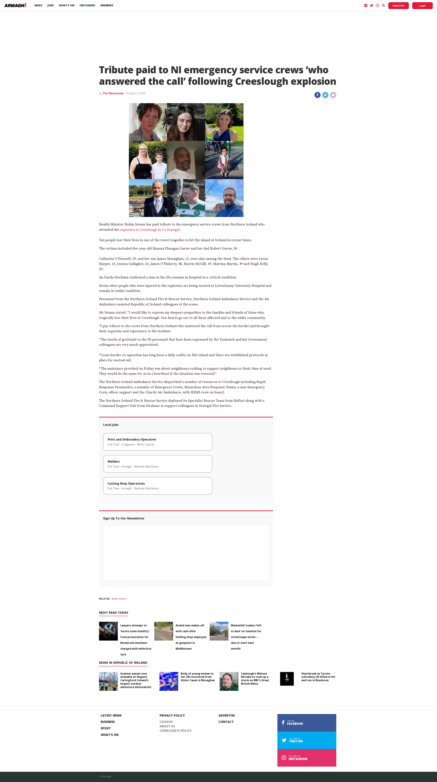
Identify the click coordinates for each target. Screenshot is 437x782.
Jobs (50, 5)
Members (106, 5)
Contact (226, 721)
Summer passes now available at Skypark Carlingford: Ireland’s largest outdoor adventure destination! (135, 680)
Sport (106, 728)
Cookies (166, 721)
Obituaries (87, 5)
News (38, 5)
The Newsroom (113, 93)
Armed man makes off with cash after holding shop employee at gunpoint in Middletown (191, 637)
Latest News (111, 715)
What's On (109, 734)
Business (108, 721)
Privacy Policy (172, 715)
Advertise (226, 715)
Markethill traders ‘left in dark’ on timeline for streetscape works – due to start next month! (246, 637)
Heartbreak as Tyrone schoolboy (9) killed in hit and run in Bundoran (318, 677)
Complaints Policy (176, 730)
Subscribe (399, 5)
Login (422, 5)
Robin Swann (118, 598)
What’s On (66, 5)
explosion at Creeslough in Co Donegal (150, 230)
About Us (167, 726)
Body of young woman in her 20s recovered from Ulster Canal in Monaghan (198, 677)
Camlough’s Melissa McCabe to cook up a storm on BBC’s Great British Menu (255, 678)
